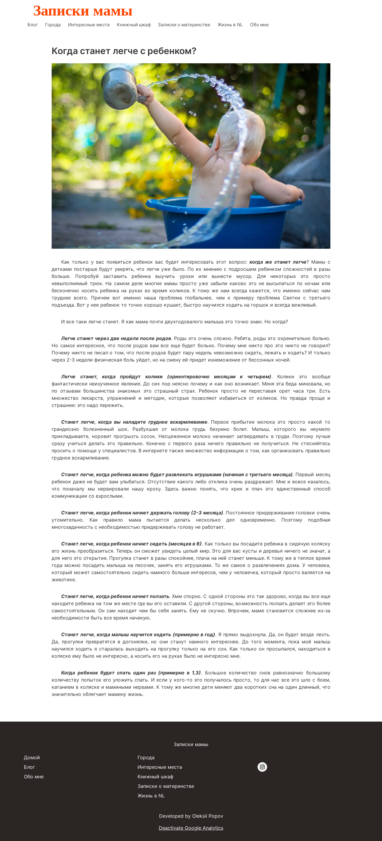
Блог (32, 24)
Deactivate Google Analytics (191, 828)
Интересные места (89, 24)
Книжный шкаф (134, 24)
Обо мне (259, 24)
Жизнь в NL (230, 24)
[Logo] (84, 9)
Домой (32, 757)
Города (53, 24)
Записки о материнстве (184, 24)
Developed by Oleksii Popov (191, 816)
